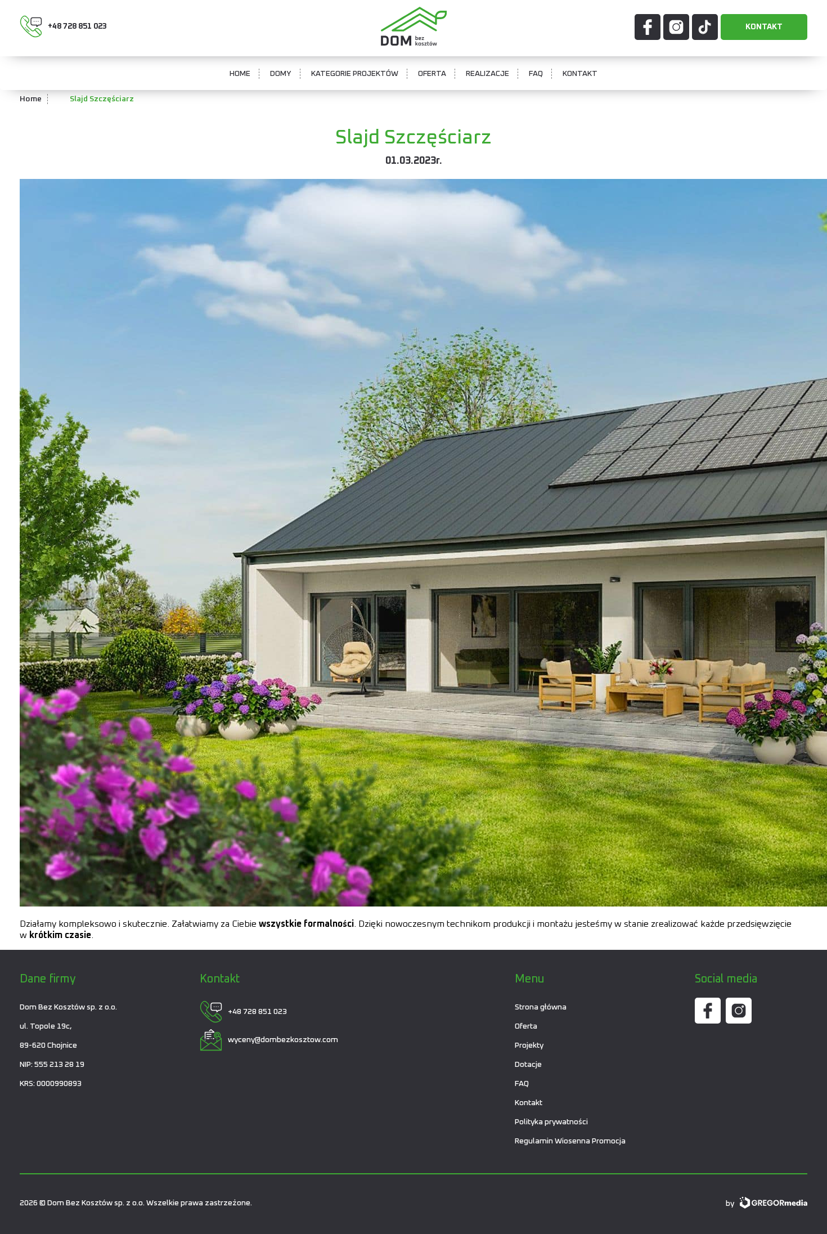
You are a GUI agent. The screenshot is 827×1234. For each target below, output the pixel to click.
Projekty (529, 1045)
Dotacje (528, 1065)
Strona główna (541, 1007)
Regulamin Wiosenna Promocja (570, 1141)
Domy (280, 74)
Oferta (432, 74)
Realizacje (487, 74)
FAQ (536, 74)
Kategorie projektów (354, 74)
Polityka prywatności (551, 1122)
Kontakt (764, 27)
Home (240, 74)
